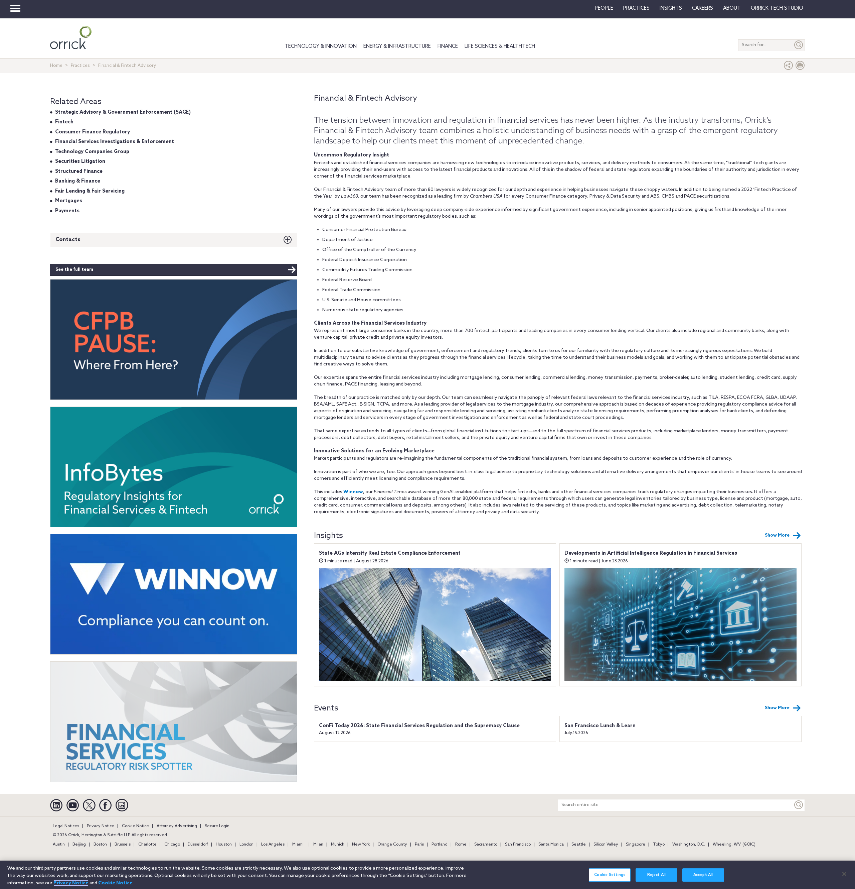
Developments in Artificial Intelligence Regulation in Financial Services (650, 553)
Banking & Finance (77, 181)
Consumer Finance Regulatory (92, 132)
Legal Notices (66, 826)
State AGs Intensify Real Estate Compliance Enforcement (390, 553)
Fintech (64, 122)
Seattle (578, 844)
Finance (448, 46)
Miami (298, 844)
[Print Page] (800, 67)
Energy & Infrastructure (397, 46)
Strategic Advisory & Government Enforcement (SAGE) (123, 112)
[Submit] (799, 45)
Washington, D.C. (688, 844)
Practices (636, 8)
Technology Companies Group (92, 152)
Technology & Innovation (321, 46)
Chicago (172, 844)
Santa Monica (551, 844)
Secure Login (217, 826)
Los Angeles (273, 844)
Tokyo (659, 844)
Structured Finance (79, 172)
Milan (318, 844)
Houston (224, 844)
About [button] (732, 8)
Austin (59, 844)
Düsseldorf (198, 844)
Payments (67, 211)
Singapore (635, 844)
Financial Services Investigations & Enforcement (114, 142)
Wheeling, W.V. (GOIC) (734, 844)
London (246, 844)
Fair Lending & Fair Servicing (90, 191)
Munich (337, 844)
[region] (427, 875)
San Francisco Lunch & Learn (600, 726)
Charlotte (147, 844)
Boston (100, 844)
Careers (702, 8)
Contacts (67, 239)
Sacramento (485, 844)
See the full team (74, 269)
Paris (419, 844)
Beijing (79, 844)
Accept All (703, 875)
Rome (461, 844)
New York (361, 844)
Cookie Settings (610, 875)
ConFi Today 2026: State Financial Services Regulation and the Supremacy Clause (419, 726)
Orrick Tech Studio (777, 8)
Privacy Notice (100, 826)
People (604, 8)
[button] (788, 67)
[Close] (844, 874)
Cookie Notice (135, 826)
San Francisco (518, 844)
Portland (440, 844)
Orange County (392, 844)
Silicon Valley (605, 844)
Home (56, 65)
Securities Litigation (80, 161)
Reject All (656, 875)
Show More (777, 535)
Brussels (123, 844)
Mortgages (68, 201)
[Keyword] (799, 805)
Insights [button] (671, 8)
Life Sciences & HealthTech (500, 46)
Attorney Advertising (177, 826)
